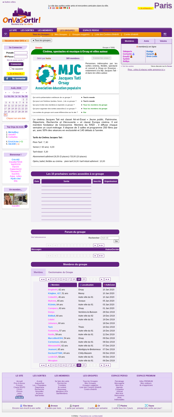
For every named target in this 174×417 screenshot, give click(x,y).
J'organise (119, 389)
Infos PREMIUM (146, 381)
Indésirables (119, 399)
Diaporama (39, 387)
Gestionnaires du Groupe (60, 272)
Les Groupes (67, 30)
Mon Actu (119, 385)
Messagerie (119, 383)
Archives (39, 393)
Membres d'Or (62, 391)
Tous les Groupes (41, 34)
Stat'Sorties (39, 395)
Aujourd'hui (39, 383)
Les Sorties (27, 30)
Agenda (119, 387)
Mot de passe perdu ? (15, 60)
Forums (19, 385)
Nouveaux (62, 389)
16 (63, 279)
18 (74, 279)
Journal (119, 391)
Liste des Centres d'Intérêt (107, 34)
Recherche (39, 389)
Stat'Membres (62, 393)
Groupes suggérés (81, 34)
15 (58, 279)
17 (68, 279)
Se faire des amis (62, 381)
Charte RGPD (19, 387)
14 (53, 279)
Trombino (62, 385)
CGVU (19, 389)
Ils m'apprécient (146, 385)
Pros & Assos (19, 383)
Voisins (163, 41)
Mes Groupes (61, 34)
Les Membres (45, 30)
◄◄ (43, 279)
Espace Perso (91, 30)
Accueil (19, 381)
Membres (38, 272)
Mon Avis (119, 393)
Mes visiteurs (146, 383)
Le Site (13, 30)
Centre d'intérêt (131, 34)
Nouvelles (39, 391)
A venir (39, 381)
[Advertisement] (110, 17)
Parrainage (119, 381)
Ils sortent (62, 387)
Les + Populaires (39, 385)
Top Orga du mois (15, 127)
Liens (19, 393)
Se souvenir (17, 69)
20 (84, 279)
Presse (19, 391)
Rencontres (119, 395)
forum (169, 66)
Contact (19, 395)
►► (101, 245)
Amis (146, 41)
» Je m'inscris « (145, 8)
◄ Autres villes (9, 2)
